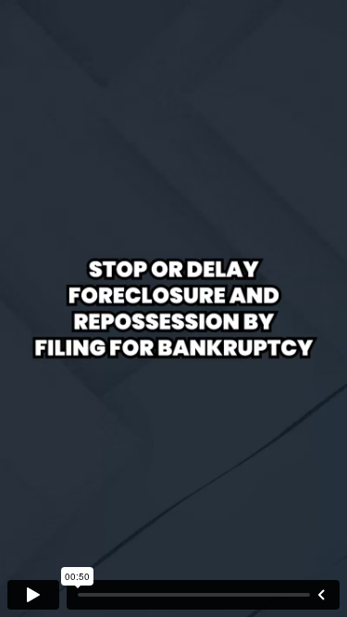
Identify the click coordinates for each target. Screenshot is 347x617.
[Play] (33, 595)
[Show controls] (321, 595)
